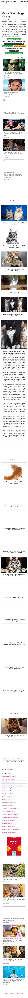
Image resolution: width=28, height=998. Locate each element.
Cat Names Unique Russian (8, 799)
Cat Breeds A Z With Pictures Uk (10, 808)
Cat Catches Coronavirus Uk (9, 802)
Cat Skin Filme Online (7, 823)
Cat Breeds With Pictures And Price (10, 791)
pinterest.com (10, 769)
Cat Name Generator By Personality (11, 829)
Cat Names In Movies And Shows (10, 814)
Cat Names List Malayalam (8, 820)
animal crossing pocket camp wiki (14, 53)
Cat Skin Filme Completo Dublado (10, 817)
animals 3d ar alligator (19, 46)
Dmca (6, 993)
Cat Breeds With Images (8, 779)
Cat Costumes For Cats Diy (8, 811)
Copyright (14, 995)
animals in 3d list (14, 50)
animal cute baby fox (8, 46)
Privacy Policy (20, 993)
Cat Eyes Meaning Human (8, 797)
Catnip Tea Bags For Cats (8, 794)
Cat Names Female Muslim (8, 826)
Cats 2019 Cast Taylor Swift (8, 776)
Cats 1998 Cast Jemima (8, 782)
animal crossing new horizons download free (14, 41)
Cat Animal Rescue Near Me (9, 832)
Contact (12, 993)
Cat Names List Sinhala (7, 805)
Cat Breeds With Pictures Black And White (12, 785)
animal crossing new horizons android (14, 43)
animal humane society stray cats (14, 48)
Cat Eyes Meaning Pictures (8, 788)
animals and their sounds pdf (14, 39)
